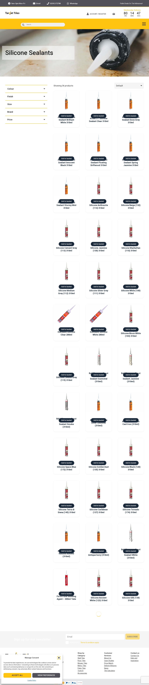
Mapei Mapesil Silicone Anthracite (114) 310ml (98, 205)
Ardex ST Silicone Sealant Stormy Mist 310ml (66, 205)
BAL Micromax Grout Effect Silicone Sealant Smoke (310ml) (66, 422)
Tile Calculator (109, 671)
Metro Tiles (82, 666)
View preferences (46, 675)
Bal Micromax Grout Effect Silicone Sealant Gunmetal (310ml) (98, 377)
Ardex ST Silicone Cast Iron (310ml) (130, 422)
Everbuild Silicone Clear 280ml (66, 333)
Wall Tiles (81, 658)
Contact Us (135, 656)
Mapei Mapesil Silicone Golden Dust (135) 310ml (99, 467)
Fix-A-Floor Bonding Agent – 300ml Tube (66, 597)
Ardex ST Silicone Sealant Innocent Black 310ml (66, 162)
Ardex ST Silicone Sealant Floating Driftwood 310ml (98, 162)
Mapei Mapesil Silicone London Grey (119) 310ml (66, 377)
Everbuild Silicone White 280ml (98, 333)
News (106, 668)
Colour (10, 89)
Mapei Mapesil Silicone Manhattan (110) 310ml (130, 248)
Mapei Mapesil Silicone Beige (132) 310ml (131, 205)
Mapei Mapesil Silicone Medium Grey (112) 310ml (66, 291)
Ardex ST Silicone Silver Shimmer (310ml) (98, 423)
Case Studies (109, 661)
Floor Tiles (81, 661)
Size (9, 104)
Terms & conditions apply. (90, 642)
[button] (59, 658)
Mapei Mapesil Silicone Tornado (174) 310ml (131, 510)
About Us (107, 658)
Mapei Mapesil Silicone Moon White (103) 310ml (131, 333)
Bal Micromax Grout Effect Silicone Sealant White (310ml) (131, 553)
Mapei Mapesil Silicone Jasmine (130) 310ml (98, 248)
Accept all (17, 675)
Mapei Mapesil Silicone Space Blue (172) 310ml (66, 467)
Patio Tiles (82, 668)
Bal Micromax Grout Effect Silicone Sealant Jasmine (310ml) (131, 377)
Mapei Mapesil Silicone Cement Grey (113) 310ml (66, 248)
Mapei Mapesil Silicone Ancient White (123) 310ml (98, 598)
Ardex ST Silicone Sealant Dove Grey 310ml (131, 120)
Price (9, 119)
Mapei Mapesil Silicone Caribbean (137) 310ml (99, 510)
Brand (10, 112)
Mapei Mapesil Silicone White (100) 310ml (131, 291)
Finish (10, 96)
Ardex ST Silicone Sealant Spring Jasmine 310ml (130, 162)
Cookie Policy (31, 680)
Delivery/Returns (110, 666)
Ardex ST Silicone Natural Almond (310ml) (66, 554)
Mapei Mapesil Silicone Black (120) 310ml (131, 467)
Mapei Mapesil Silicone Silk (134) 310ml (131, 598)
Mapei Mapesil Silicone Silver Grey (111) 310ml (98, 291)
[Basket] (114, 14)
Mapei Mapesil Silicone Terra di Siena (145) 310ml (66, 510)
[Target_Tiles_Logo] (12, 13)
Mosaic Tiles (82, 663)
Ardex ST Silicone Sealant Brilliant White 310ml (66, 120)
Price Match (108, 663)
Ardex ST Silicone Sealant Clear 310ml (98, 119)
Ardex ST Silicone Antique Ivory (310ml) (98, 553)
